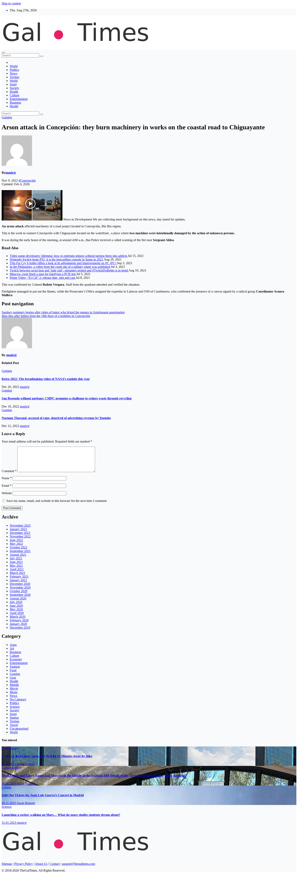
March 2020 (17, 616)
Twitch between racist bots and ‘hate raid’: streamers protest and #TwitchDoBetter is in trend (69, 270)
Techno (14, 77)
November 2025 (20, 525)
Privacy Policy (23, 863)
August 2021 (18, 554)
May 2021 (16, 565)
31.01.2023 (9, 822)
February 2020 (19, 620)
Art (12, 648)
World (14, 66)
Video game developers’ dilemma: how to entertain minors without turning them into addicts (69, 256)
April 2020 (17, 613)
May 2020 (16, 609)
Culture (14, 95)
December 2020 (20, 584)
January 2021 (18, 580)
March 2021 (17, 573)
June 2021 (16, 562)
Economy (16, 659)
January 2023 (18, 529)
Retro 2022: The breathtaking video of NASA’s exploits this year (46, 379)
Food (13, 670)
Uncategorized (19, 728)
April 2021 (17, 569)
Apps (13, 644)
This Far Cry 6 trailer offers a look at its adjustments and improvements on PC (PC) (63, 263)
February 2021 (19, 576)
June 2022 (16, 540)
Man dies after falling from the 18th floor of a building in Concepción (46, 316)
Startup (14, 717)
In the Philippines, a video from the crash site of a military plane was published (60, 266)
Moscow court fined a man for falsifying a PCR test (43, 274)
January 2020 (18, 624)
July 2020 (16, 602)
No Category (18, 699)
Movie (14, 688)
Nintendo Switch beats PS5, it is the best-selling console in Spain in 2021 (57, 259)
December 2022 (20, 532)
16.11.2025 (9, 764)
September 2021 (20, 551)
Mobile (14, 685)
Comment (9, 471)
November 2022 (20, 536)
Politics (14, 69)
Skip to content (11, 3)
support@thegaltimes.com (78, 863)
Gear (13, 677)
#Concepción (27, 180)
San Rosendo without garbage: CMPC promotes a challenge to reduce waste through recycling (67, 398)
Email (7, 485)
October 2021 (18, 547)
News (13, 73)
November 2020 (20, 587)
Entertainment (19, 99)
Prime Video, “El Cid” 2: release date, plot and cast (43, 277)
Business (15, 102)
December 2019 (20, 627)
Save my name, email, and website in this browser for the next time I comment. (56, 500)
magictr (10, 172)
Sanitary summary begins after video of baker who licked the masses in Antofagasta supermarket (63, 312)
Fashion (15, 666)
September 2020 (20, 594)
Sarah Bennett (26, 764)
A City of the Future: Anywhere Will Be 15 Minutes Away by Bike (47, 756)
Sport (13, 84)
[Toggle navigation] (3, 52)
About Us (41, 863)
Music (14, 692)
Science (15, 706)
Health (14, 91)
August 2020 (18, 598)
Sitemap (7, 863)
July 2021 (16, 558)
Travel (14, 725)
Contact (55, 863)
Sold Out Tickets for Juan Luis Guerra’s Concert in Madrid (43, 795)
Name (7, 478)
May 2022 (16, 543)
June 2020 (16, 605)
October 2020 (18, 591)
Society (14, 88)
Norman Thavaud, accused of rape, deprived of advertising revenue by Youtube (56, 418)
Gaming (7, 117)
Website (7, 493)
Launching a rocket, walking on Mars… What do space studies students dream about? (61, 815)
